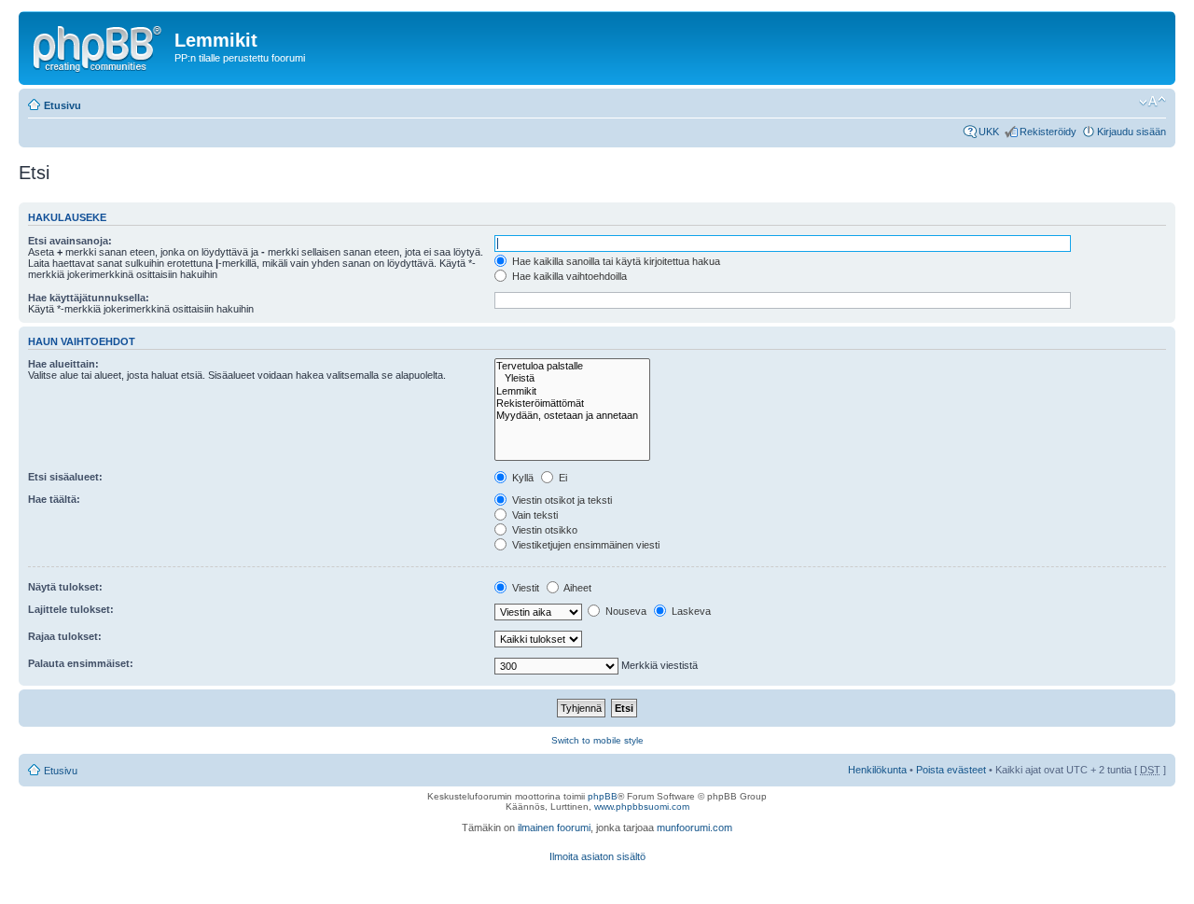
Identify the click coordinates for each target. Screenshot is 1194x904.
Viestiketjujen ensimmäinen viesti (584, 544)
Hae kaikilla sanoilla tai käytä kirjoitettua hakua (614, 261)
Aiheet (576, 587)
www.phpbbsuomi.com (641, 806)
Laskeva (690, 611)
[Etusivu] (98, 46)
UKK (989, 131)
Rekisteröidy (1048, 131)
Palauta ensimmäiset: (80, 663)
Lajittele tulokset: (71, 609)
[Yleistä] (572, 378)
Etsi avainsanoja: (70, 240)
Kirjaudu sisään (1131, 131)
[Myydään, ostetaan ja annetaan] (572, 416)
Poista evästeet (951, 769)
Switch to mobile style (597, 740)
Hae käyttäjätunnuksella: (88, 297)
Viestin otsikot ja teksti (560, 500)
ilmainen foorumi (554, 827)
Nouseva (624, 611)
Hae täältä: (54, 499)
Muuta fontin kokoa (1152, 101)
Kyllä (521, 477)
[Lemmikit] (572, 391)
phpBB (603, 796)
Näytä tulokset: (65, 586)
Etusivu (62, 105)
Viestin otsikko (543, 529)
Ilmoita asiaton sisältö (597, 856)
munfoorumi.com (694, 827)
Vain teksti (533, 515)
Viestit (524, 587)
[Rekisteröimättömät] (572, 403)
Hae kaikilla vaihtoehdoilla (568, 276)
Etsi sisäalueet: (65, 476)
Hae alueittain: (63, 363)
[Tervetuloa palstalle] (572, 366)
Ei (561, 477)
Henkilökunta (877, 769)
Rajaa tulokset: (65, 636)
